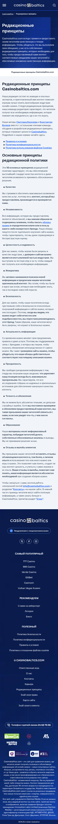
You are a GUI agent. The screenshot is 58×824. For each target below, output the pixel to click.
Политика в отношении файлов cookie (29, 650)
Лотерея (29, 611)
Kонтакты (29, 678)
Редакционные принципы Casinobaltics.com (32, 72)
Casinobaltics (7, 14)
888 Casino (29, 566)
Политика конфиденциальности (23, 144)
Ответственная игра (29, 668)
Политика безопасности (29, 634)
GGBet (29, 577)
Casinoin (29, 582)
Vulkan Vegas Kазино (29, 588)
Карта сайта (29, 700)
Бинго (29, 616)
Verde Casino (29, 572)
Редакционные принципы (29, 689)
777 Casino (29, 561)
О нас (39, 499)
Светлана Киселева (26, 122)
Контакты (18, 489)
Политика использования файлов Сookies (29, 147)
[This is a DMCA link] (11, 736)
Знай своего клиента (29, 705)
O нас (29, 673)
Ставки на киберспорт (29, 605)
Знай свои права (29, 694)
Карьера (29, 684)
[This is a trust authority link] (46, 736)
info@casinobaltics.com (36, 486)
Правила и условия (16, 141)
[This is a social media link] (22, 541)
